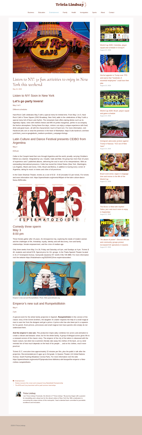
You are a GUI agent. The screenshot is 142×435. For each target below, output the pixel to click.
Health (74, 12)
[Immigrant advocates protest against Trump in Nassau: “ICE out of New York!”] (114, 137)
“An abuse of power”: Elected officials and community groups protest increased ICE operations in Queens (114, 242)
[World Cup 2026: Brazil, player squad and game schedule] (114, 106)
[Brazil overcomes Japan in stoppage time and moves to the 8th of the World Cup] (114, 169)
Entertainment (54, 12)
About (103, 12)
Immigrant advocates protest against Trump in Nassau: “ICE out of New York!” (114, 143)
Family (65, 12)
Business (31, 12)
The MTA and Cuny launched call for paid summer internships (35, 385)
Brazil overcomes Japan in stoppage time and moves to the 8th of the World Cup (114, 176)
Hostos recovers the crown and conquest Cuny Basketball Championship (39, 383)
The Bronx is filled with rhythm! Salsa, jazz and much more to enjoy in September (114, 209)
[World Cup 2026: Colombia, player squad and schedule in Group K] (114, 41)
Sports (94, 12)
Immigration (84, 12)
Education (41, 12)
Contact (111, 12)
